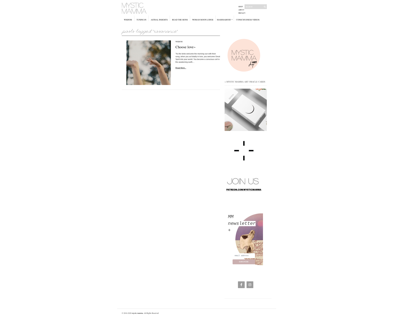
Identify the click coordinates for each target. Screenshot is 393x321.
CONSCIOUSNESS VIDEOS (247, 19)
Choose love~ (185, 46)
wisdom (179, 41)
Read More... (180, 68)
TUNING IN (141, 19)
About (241, 10)
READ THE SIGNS (180, 19)
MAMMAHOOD (224, 19)
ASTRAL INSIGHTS (159, 19)
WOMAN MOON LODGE (202, 19)
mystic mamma (137, 313)
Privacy (241, 13)
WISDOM (128, 19)
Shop (240, 6)
